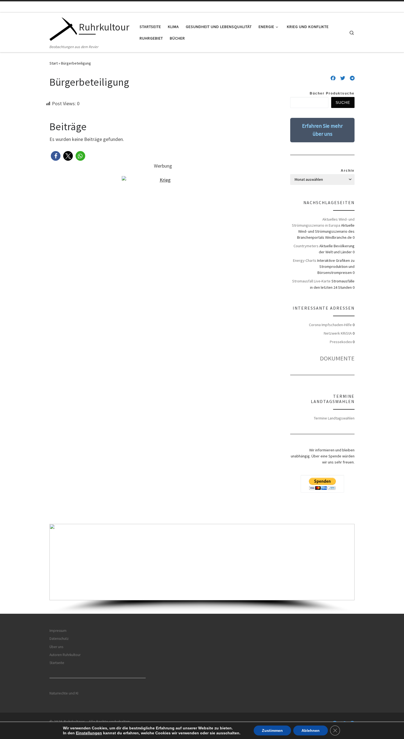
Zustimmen (272, 730)
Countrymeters (306, 245)
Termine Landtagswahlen (334, 418)
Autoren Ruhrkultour (65, 654)
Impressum (58, 630)
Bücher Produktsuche (332, 93)
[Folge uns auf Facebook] (333, 78)
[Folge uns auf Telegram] (352, 78)
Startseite (56, 662)
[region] (202, 569)
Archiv (348, 171)
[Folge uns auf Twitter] (342, 78)
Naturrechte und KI (63, 693)
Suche (343, 102)
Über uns (56, 646)
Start (53, 63)
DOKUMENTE (337, 358)
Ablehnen (310, 730)
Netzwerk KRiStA (338, 333)
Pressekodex (341, 341)
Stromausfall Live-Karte (311, 281)
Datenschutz (59, 638)
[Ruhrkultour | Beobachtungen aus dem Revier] (63, 28)
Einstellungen (89, 733)
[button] (55, 156)
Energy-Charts (304, 260)
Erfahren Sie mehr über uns (322, 130)
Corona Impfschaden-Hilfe (330, 324)
